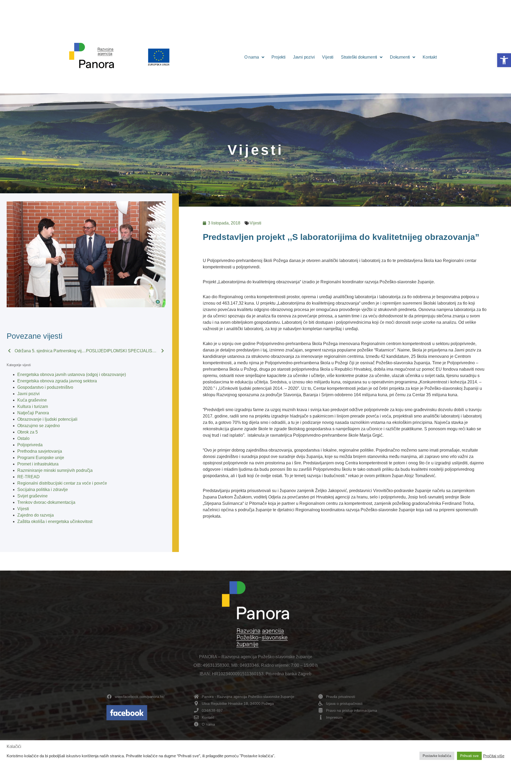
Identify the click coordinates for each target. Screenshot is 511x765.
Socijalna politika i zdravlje (42, 489)
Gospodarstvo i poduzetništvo (45, 387)
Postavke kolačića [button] (437, 756)
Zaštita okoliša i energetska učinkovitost (54, 521)
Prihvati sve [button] (469, 756)
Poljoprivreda (30, 445)
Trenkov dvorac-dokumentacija (46, 502)
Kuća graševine (32, 400)
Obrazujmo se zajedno (38, 425)
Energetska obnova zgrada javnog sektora (57, 381)
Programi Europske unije (40, 457)
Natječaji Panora (33, 413)
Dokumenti (400, 57)
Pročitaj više (493, 756)
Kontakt (430, 57)
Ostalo (23, 438)
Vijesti (327, 57)
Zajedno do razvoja (35, 515)
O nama (251, 57)
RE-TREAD (28, 476)
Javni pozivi (304, 57)
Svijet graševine (32, 496)
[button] (504, 60)
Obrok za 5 (27, 432)
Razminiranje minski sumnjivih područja (55, 470)
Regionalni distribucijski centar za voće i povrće (62, 483)
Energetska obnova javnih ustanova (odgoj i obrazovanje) (71, 374)
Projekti (278, 57)
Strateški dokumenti (359, 57)
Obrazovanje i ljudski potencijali (47, 419)
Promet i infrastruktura (38, 464)
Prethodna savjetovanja (39, 451)
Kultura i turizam (32, 406)
